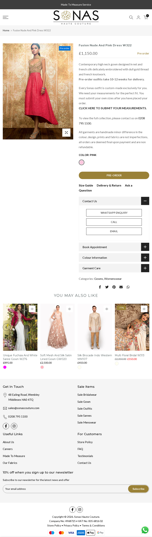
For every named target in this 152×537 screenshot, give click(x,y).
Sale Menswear (86, 422)
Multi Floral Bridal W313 (129, 355)
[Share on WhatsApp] (128, 287)
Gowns (98, 278)
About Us (8, 442)
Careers (8, 449)
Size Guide (86, 185)
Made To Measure (14, 456)
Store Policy (85, 442)
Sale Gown (83, 401)
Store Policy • (55, 525)
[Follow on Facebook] (6, 426)
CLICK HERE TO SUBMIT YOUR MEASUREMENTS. (113, 108)
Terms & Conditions (93, 525)
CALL (114, 222)
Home (6, 30)
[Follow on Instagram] (14, 426)
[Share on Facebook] (100, 287)
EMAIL (114, 231)
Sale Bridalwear (87, 394)
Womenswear (113, 278)
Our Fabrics (10, 462)
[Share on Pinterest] (114, 287)
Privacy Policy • (73, 525)
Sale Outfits (84, 408)
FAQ (80, 449)
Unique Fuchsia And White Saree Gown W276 (20, 357)
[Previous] (6, 327)
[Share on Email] (121, 287)
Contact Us (84, 462)
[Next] (145, 327)
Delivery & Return (109, 185)
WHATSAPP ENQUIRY (114, 212)
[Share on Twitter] (107, 287)
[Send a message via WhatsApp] (145, 530)
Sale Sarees (84, 415)
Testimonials (85, 456)
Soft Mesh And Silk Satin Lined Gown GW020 (56, 357)
